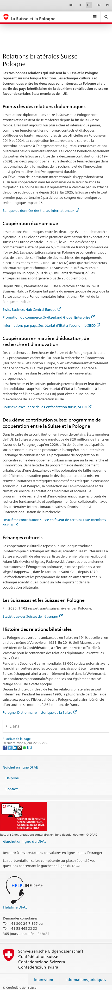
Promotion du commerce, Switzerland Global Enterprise (46, 317)
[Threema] (19, 747)
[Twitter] (10, 747)
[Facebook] (5, 747)
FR (89, 5)
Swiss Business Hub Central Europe (29, 309)
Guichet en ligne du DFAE (25, 841)
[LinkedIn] (15, 747)
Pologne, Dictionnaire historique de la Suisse (37, 712)
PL (107, 5)
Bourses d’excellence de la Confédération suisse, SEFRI (45, 407)
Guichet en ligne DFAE (20, 767)
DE (71, 5)
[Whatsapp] (24, 747)
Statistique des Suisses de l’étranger (30, 616)
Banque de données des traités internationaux (38, 210)
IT (80, 5)
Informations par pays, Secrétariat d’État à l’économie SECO (49, 325)
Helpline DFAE (15, 907)
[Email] (29, 747)
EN (98, 5)
